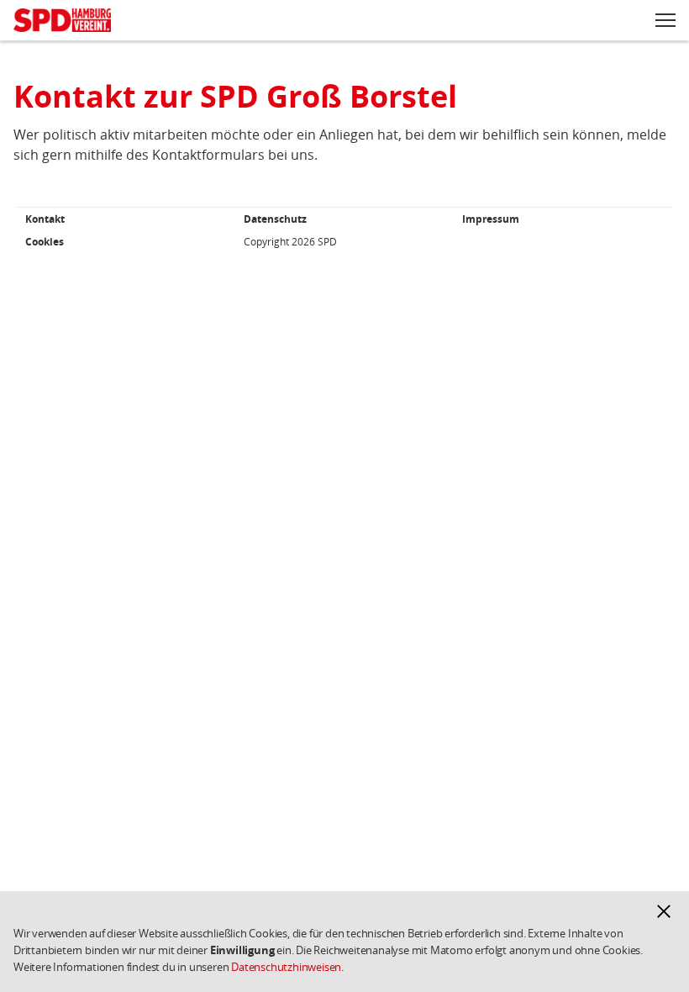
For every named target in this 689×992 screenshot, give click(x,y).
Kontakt (45, 219)
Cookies (44, 242)
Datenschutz (275, 219)
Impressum (490, 219)
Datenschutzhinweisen (286, 966)
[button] (664, 911)
